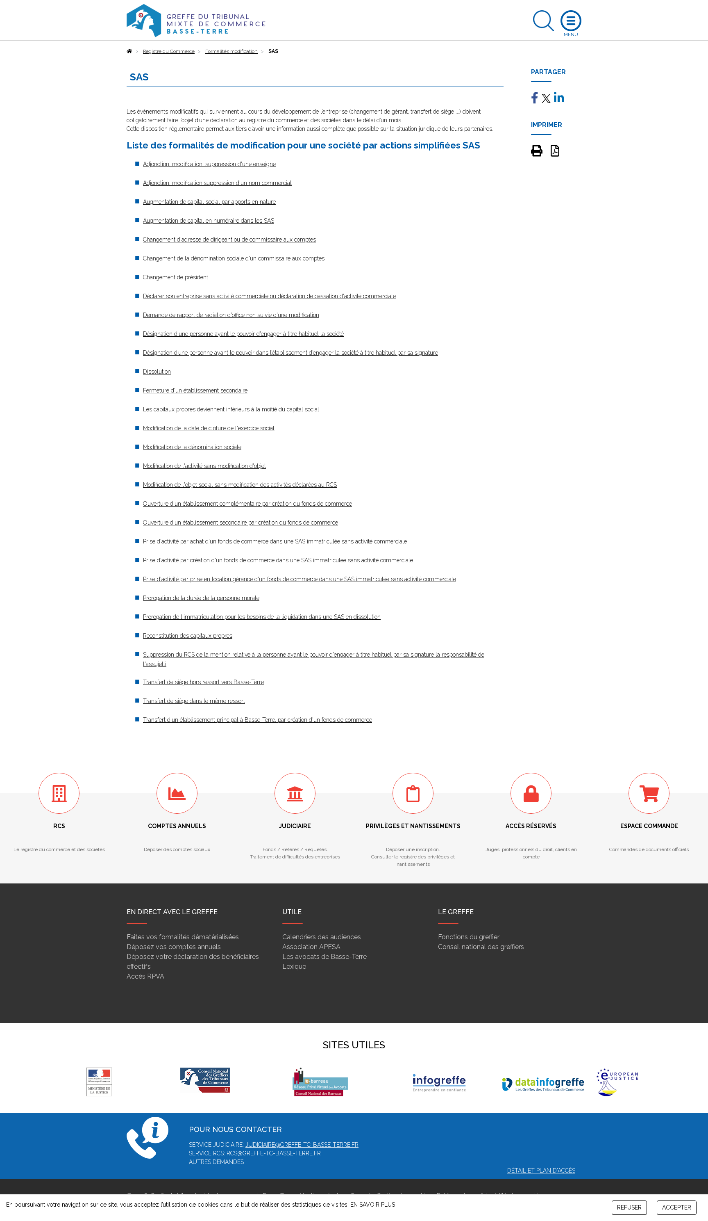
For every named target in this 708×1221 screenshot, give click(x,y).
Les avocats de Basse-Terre (324, 957)
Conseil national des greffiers (481, 947)
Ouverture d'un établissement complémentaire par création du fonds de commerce (247, 503)
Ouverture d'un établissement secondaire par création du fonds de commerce (240, 522)
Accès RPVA (145, 976)
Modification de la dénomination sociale (192, 447)
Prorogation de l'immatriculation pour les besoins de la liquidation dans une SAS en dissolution (262, 617)
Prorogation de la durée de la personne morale (201, 598)
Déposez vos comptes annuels (174, 947)
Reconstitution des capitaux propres (187, 635)
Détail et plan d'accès (541, 1170)
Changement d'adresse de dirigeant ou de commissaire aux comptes (229, 239)
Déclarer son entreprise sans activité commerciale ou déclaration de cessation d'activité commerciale (269, 296)
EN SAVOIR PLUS (372, 1204)
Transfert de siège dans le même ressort (194, 701)
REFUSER (629, 1207)
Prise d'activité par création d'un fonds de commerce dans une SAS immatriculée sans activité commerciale (278, 560)
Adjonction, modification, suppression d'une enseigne (209, 164)
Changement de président (175, 277)
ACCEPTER (676, 1207)
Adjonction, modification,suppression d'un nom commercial (217, 183)
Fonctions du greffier (468, 937)
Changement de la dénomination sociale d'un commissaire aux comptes (233, 258)
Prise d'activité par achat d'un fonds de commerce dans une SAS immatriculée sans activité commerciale (275, 541)
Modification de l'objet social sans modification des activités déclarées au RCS (240, 485)
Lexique (294, 966)
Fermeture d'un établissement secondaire (195, 390)
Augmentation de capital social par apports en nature (209, 202)
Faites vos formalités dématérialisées (183, 937)
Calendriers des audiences (321, 937)
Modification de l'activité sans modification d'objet (204, 466)
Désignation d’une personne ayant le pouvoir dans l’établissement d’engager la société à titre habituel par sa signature (290, 352)
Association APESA (311, 947)
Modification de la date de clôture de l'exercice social (209, 428)
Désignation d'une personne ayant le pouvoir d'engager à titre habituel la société (243, 334)
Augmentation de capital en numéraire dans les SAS (208, 220)
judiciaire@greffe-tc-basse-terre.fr (302, 1144)
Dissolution (157, 371)
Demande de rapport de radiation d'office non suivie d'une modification (231, 315)
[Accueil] (129, 51)
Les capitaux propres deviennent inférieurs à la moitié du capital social (231, 409)
